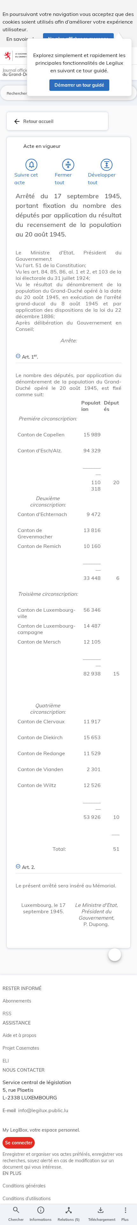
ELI (6, 1061)
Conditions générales (24, 1186)
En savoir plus (22, 39)
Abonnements (17, 1001)
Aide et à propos (19, 1035)
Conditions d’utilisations (27, 1198)
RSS (7, 1014)
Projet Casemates (21, 1048)
